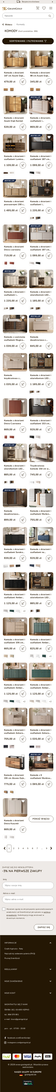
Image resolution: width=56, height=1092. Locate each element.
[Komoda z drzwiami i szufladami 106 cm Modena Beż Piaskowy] (15, 626)
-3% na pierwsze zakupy (22, 870)
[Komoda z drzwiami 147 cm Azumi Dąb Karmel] (15, 60)
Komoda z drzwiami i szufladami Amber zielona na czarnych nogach (40, 641)
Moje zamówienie (13, 981)
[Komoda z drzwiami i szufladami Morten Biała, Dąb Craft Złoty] (41, 498)
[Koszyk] (38, 8)
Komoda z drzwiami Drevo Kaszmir (14, 822)
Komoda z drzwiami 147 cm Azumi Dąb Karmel (14, 74)
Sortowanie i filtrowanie (26, 41)
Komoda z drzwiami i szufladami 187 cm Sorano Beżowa (40, 248)
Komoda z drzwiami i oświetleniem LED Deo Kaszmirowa (40, 293)
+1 (50, 656)
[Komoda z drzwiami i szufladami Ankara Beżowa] (15, 717)
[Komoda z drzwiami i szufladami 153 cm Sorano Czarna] (41, 407)
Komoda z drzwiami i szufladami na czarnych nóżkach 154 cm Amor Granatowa (40, 551)
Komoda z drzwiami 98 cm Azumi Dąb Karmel (40, 74)
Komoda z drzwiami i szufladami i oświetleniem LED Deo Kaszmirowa (14, 293)
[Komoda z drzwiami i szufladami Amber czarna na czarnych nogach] (15, 581)
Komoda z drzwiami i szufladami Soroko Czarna (14, 551)
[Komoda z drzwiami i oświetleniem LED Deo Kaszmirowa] (41, 279)
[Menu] (51, 8)
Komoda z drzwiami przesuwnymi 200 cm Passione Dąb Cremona (14, 203)
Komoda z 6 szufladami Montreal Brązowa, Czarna (40, 777)
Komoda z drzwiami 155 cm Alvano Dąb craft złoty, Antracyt (14, 777)
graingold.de (30, 1074)
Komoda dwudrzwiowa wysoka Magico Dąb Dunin (14, 513)
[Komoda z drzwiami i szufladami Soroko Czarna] (15, 536)
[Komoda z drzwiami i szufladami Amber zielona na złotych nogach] (41, 672)
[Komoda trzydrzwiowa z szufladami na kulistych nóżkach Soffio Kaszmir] (15, 362)
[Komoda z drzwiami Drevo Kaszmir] (15, 807)
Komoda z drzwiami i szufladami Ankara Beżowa (14, 732)
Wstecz (8, 24)
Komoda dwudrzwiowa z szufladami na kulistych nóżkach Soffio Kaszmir (39, 339)
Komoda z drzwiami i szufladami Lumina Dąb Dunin (14, 158)
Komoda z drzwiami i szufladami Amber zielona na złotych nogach (40, 686)
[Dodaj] (23, 82)
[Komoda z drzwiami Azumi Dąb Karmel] (15, 105)
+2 (24, 611)
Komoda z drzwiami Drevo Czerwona (14, 422)
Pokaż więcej (41, 818)
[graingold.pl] (12, 8)
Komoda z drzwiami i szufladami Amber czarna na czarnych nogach (14, 596)
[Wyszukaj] (48, 16)
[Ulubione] (44, 8)
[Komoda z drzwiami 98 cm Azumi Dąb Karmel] (41, 60)
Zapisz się (44, 927)
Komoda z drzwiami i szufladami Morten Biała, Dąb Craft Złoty (40, 513)
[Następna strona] (51, 848)
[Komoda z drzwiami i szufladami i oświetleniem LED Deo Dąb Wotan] (41, 188)
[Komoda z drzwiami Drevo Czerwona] (15, 407)
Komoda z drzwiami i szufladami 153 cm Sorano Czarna (40, 422)
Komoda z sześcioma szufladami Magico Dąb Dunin (14, 339)
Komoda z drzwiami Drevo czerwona (14, 248)
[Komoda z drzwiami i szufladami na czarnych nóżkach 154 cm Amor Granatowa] (41, 536)
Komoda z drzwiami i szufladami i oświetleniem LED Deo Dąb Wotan (40, 203)
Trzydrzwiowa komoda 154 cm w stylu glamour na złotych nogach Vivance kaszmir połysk (39, 467)
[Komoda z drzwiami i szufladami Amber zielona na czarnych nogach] (41, 626)
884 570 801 (13, 1014)
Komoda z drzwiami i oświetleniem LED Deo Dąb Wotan (40, 377)
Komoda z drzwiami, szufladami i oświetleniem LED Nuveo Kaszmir (40, 119)
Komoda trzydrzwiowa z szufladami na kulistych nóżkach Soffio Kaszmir (13, 377)
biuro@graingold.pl (19, 1019)
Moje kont (9, 993)
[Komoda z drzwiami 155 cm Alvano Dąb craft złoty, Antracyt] (15, 762)
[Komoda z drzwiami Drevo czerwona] (15, 234)
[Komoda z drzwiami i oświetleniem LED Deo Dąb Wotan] (41, 362)
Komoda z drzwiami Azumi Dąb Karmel (14, 119)
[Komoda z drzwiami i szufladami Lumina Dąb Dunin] (15, 143)
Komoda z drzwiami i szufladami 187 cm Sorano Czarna (40, 158)
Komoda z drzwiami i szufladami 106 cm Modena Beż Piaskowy (14, 641)
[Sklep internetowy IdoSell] (28, 1083)
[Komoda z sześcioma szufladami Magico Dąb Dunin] (15, 324)
